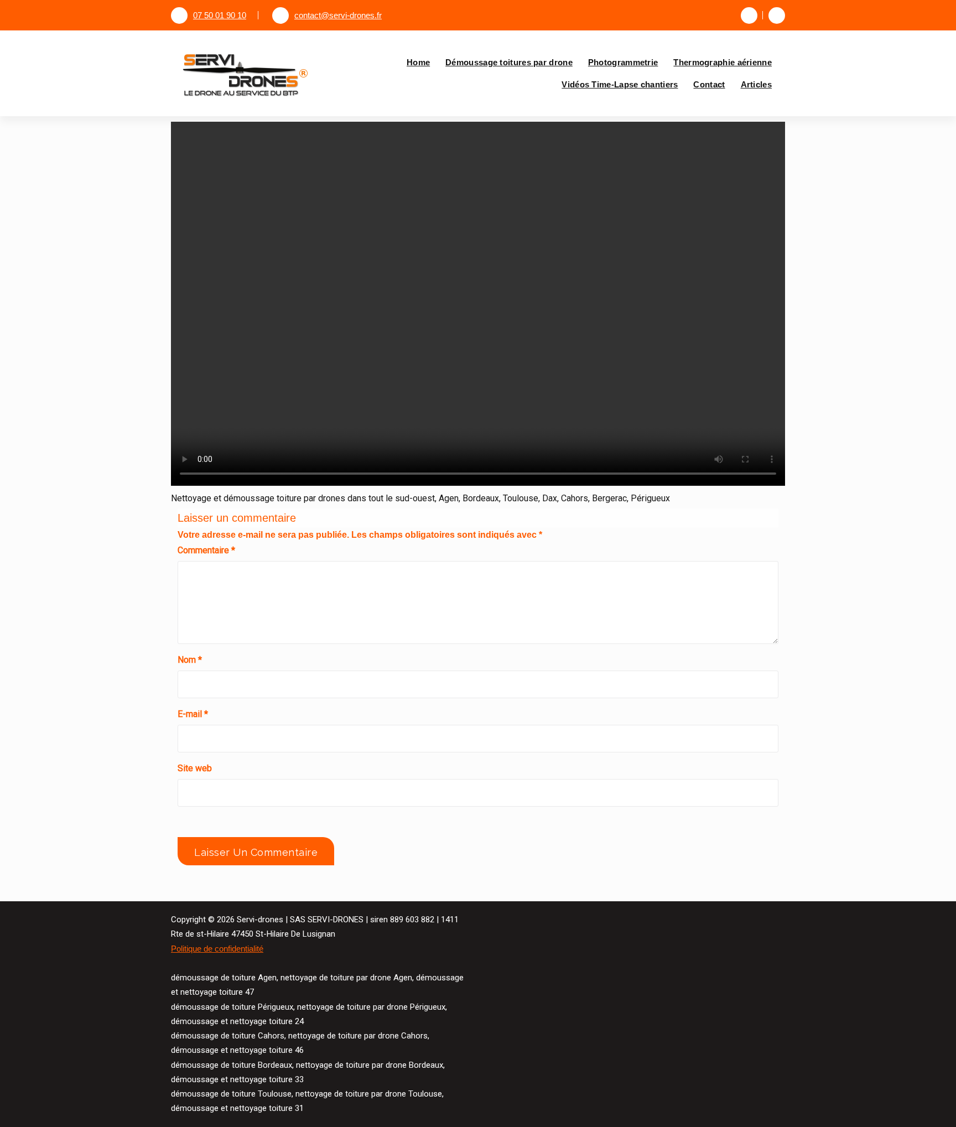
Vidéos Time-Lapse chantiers (620, 84)
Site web (195, 768)
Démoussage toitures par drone (509, 62)
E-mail (193, 714)
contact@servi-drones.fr (338, 15)
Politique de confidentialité (217, 948)
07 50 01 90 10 (219, 15)
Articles (756, 84)
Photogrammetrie (623, 62)
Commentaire (206, 550)
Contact (709, 84)
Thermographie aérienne (722, 62)
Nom (190, 660)
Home (418, 62)
